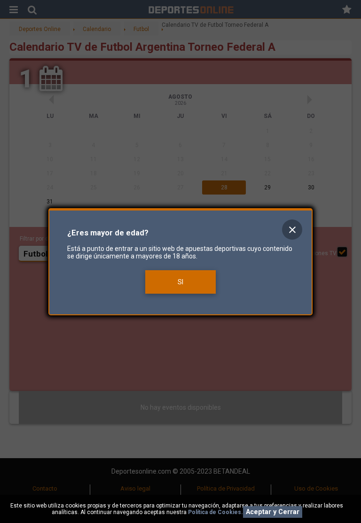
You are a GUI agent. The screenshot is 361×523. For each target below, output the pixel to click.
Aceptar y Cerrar (272, 512)
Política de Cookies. (215, 512)
